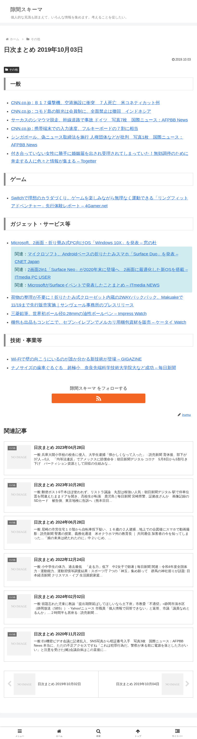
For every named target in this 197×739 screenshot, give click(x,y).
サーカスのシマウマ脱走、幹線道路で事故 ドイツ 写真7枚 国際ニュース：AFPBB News (99, 120)
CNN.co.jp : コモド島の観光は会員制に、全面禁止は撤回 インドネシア (81, 111)
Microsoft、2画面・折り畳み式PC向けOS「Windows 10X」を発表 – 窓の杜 (84, 242)
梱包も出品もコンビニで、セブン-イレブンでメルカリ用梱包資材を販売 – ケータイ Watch (98, 322)
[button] (182, 649)
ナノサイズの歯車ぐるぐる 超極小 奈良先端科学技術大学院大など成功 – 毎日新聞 (93, 367)
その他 (13, 69)
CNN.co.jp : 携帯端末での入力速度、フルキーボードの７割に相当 (74, 128)
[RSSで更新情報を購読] (98, 398)
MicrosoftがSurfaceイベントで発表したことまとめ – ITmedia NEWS (94, 285)
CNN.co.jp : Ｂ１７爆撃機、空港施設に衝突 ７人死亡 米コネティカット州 (85, 102)
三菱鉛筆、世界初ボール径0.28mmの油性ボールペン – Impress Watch (79, 313)
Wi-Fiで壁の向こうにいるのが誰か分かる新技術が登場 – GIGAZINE (76, 359)
